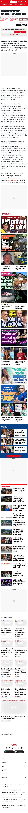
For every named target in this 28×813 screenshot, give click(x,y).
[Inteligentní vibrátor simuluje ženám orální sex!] (4, 19)
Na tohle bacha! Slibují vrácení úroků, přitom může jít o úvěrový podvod (19, 549)
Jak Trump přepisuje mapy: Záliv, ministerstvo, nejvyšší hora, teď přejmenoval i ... (20, 449)
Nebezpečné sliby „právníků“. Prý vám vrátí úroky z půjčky (18, 515)
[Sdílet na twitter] (19, 25)
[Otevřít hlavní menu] (1, 1)
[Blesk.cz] (13, 1)
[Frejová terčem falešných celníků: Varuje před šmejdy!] (6, 574)
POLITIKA (4, 427)
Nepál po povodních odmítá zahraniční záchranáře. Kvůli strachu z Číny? (18, 531)
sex (2, 734)
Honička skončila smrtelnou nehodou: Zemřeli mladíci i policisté (18, 540)
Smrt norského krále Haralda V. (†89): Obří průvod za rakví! (18, 490)
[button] (9, 751)
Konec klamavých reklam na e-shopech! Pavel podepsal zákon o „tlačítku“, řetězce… (19, 557)
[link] (6, 748)
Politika (3, 436)
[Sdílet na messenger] (21, 25)
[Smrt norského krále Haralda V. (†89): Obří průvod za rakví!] (6, 491)
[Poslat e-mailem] (26, 25)
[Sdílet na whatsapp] (23, 25)
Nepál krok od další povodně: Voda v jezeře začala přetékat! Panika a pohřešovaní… (19, 523)
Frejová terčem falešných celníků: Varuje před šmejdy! (18, 573)
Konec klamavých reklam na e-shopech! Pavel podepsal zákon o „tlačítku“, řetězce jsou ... (20, 433)
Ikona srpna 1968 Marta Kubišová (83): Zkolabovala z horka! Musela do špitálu (19, 507)
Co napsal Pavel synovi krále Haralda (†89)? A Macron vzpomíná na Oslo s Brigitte (20, 441)
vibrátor (6, 734)
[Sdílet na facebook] (17, 25)
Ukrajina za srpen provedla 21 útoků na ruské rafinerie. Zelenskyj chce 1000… (19, 499)
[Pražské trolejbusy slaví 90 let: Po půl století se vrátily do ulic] (6, 566)
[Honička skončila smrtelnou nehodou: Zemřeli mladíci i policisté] (6, 540)
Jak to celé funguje (14, 34)
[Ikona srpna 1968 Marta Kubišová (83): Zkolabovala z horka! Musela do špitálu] (6, 508)
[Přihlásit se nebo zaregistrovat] (25, 1)
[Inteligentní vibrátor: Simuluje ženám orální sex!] (8, 16)
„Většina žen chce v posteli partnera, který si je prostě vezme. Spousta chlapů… (19, 582)
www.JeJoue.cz (13, 180)
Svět (2, 452)
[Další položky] (26, 4)
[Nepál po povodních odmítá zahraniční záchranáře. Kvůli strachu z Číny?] (6, 532)
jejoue (10, 734)
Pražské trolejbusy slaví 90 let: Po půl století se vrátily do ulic (19, 565)
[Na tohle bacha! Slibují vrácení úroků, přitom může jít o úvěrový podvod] (6, 549)
